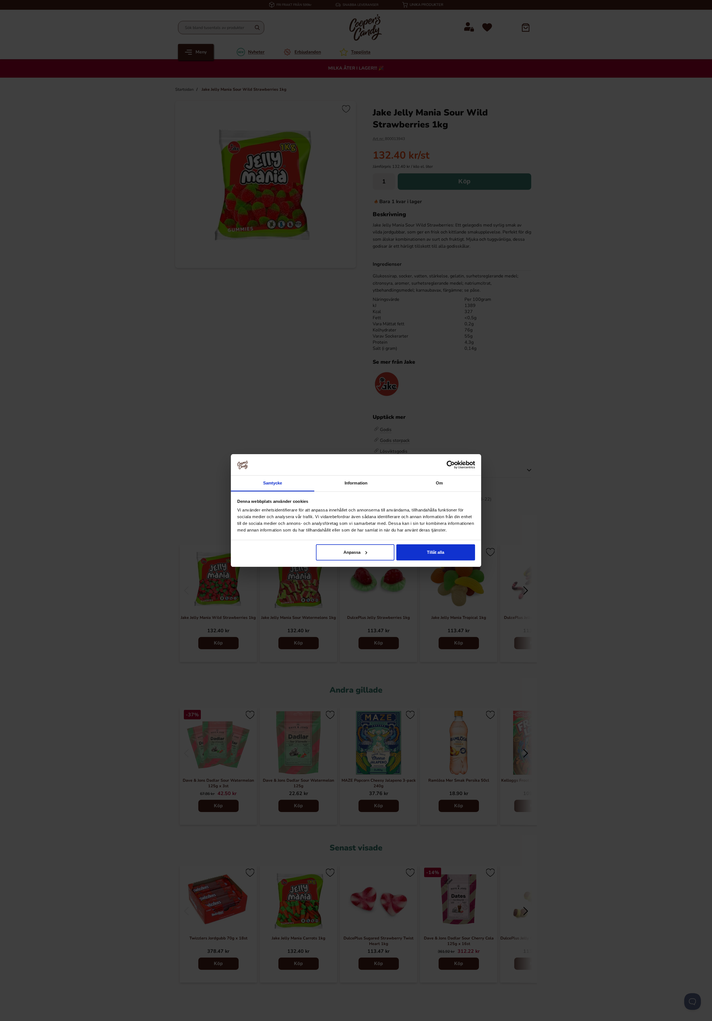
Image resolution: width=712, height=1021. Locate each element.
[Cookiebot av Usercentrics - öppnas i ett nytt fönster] (450, 465)
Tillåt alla (435, 552)
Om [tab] (439, 483)
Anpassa (351, 552)
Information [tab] (356, 483)
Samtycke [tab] (272, 483)
